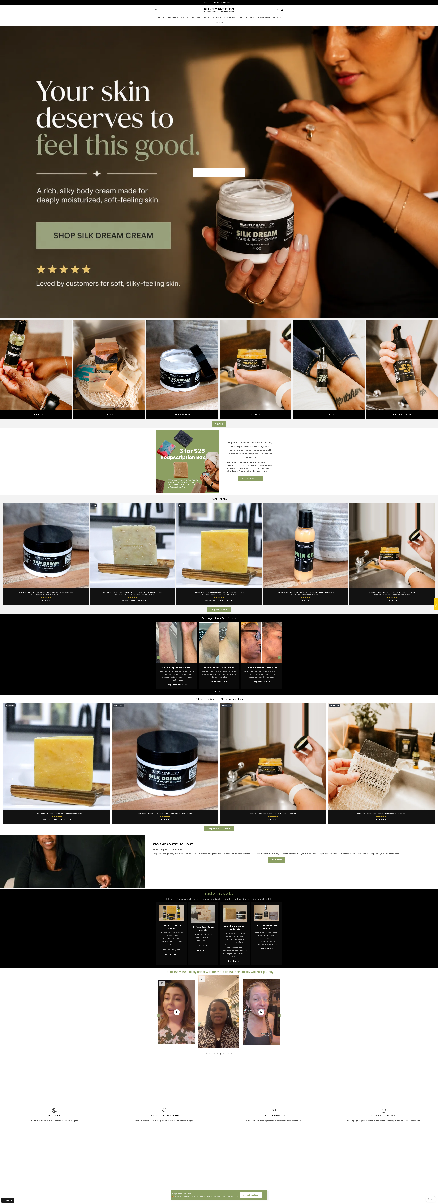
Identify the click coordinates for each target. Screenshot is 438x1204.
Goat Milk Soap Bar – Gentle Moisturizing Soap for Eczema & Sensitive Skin (132, 592)
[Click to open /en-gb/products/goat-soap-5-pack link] (203, 914)
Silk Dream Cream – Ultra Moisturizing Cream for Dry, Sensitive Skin (46, 592)
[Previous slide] (158, 1015)
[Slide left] (158, 657)
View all (219, 424)
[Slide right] (279, 657)
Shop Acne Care (260, 682)
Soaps (107, 414)
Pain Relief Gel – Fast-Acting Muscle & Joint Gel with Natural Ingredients (305, 592)
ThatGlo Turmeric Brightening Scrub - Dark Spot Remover (392, 592)
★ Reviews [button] (436, 604)
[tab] (206, 1053)
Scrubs (254, 414)
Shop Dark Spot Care (218, 682)
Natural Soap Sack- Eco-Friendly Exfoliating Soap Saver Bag (381, 814)
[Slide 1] (216, 691)
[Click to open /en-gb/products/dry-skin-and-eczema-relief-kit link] (235, 913)
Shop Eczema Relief (175, 685)
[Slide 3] (222, 691)
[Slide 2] (219, 691)
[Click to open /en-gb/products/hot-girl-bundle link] (266, 913)
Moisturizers (181, 414)
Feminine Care (400, 414)
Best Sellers (34, 414)
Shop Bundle (170, 954)
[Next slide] (279, 1015)
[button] (156, 10)
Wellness (327, 414)
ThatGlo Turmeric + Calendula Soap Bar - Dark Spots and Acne (219, 592)
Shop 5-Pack (202, 950)
